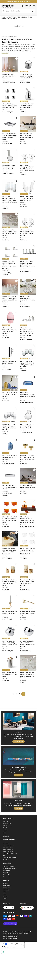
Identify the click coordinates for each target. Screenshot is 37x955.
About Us (5, 821)
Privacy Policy (6, 874)
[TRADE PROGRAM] (18, 721)
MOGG (4, 894)
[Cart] (30, 6)
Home (3, 17)
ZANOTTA (5, 896)
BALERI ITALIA (6, 888)
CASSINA (5, 883)
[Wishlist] (26, 6)
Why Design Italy (7, 825)
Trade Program (6, 827)
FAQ (4, 855)
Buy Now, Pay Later (8, 847)
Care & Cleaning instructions (10, 853)
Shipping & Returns (8, 849)
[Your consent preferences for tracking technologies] (3, 952)
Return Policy (6, 872)
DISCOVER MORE (18, 741)
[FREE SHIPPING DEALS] (18, 756)
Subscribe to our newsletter (9, 857)
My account (6, 859)
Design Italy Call (7, 823)
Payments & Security (8, 845)
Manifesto (5, 830)
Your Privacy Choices (14, 944)
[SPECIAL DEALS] (18, 789)
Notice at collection (9, 947)
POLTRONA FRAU (7, 885)
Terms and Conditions (8, 866)
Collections (11, 17)
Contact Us (6, 843)
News (4, 832)
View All (5, 898)
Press (4, 834)
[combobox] (18, 11)
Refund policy (6, 870)
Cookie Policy (6, 876)
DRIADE (5, 892)
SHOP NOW (18, 775)
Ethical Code (6, 836)
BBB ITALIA (6, 890)
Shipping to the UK (8, 851)
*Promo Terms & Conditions (9, 868)
